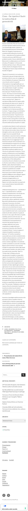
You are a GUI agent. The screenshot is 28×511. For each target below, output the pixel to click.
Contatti (11, 460)
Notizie (4, 473)
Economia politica (15, 329)
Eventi (4, 477)
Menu (14, 8)
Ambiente (5, 483)
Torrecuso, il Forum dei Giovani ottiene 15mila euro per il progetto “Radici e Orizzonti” (12, 397)
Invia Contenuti (6, 451)
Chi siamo (5, 460)
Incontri (7, 326)
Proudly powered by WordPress (10, 499)
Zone (3, 479)
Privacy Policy (7, 429)
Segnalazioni (5, 485)
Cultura (4, 475)
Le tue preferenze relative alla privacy (15, 505)
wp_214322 (16, 14)
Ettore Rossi (9, 330)
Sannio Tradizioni (13, 2)
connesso (11, 342)
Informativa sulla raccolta (9, 509)
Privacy (4, 447)
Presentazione (6, 445)
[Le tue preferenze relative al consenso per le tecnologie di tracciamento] (25, 508)
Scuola (4, 481)
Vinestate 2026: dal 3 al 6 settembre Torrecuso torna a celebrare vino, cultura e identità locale (13, 409)
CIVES (6, 329)
